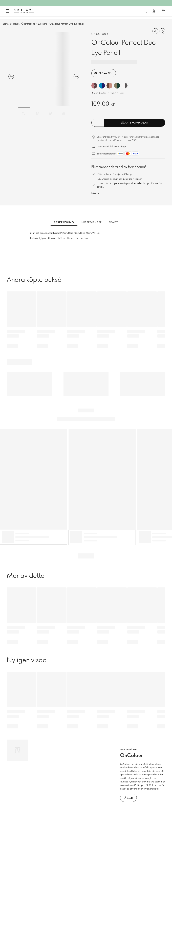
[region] (44, 69)
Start (5, 23)
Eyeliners (42, 23)
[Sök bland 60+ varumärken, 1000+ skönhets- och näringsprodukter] (145, 11)
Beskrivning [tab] (64, 222)
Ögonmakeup (28, 23)
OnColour (99, 34)
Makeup (14, 23)
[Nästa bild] (76, 76)
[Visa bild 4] (63, 113)
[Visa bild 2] (37, 113)
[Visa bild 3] (50, 113)
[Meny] (7, 11)
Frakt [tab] (113, 222)
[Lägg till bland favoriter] (162, 31)
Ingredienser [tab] (91, 222)
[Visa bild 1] (24, 113)
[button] (94, 86)
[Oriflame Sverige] (23, 11)
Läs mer (95, 193)
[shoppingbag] (163, 11)
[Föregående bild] (11, 76)
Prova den (106, 73)
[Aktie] (155, 31)
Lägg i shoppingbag (134, 122)
